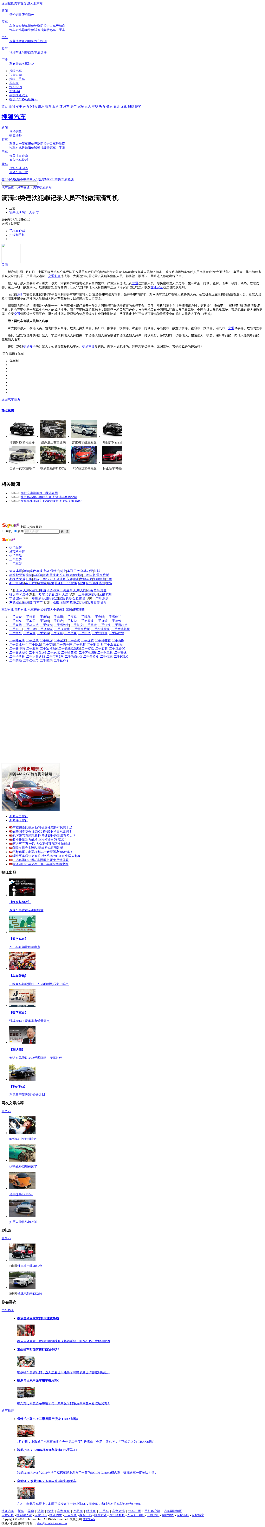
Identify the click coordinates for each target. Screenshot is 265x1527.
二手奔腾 (15, 625)
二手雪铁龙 (61, 625)
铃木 (46, 575)
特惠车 (51, 30)
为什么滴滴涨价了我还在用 (39, 493)
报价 (31, 26)
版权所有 (89, 1519)
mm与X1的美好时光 (22, 1138)
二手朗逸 (35, 644)
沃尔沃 (51, 579)
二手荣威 (43, 633)
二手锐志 (106, 656)
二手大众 (15, 616)
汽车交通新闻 (42, 187)
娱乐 (41, 106)
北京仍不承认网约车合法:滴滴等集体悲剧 (49, 497)
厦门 (33, 602)
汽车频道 (8, 187)
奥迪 (39, 571)
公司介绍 (153, 1515)
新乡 (41, 598)
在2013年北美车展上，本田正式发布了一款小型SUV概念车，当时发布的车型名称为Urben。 (80, 1503)
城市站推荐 (17, 551)
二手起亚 (29, 616)
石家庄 (34, 590)
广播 (5, 59)
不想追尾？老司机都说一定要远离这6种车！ (43, 852)
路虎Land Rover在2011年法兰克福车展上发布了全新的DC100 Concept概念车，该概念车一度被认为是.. (86, 1472)
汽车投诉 (40, 41)
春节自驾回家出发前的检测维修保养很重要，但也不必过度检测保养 (63, 1341)
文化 (124, 106)
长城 (97, 571)
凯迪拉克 (99, 579)
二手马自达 (31, 625)
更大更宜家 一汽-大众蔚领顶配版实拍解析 (41, 843)
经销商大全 (48, 609)
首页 (5, 106)
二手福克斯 (17, 640)
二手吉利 (29, 633)
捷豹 (74, 583)
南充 (69, 602)
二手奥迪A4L (18, 644)
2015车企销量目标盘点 (24, 947)
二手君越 (101, 648)
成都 (56, 602)
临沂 (12, 594)
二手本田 (29, 621)
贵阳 (103, 602)
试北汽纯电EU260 (29, 1293)
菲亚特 (59, 583)
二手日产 (57, 621)
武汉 (55, 598)
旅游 (116, 106)
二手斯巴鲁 (116, 633)
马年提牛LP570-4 (21, 1194)
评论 (12, 14)
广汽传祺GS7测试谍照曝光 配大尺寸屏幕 (41, 860)
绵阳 (63, 602)
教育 (102, 106)
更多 (109, 583)
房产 (73, 106)
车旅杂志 (15, 63)
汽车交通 (23, 187)
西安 (97, 602)
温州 (19, 598)
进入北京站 (35, 3)
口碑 (25, 172)
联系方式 (100, 1515)
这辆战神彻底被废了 (23, 1166)
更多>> (6, 1111)
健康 (109, 106)
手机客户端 (17, 231)
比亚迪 (20, 575)
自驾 (31, 52)
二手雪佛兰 (113, 616)
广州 (98, 598)
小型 (11, 179)
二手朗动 (15, 660)
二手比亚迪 (86, 621)
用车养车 (8, 1310)
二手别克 (15, 621)
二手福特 (43, 621)
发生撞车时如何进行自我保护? (38, 1349)
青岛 (97, 590)
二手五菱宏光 (113, 644)
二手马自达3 (73, 656)
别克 (63, 571)
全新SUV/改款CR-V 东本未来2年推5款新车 (46, 1481)
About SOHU (136, 1515)
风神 (95, 583)
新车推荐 (8, 1410)
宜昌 (62, 598)
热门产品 (15, 555)
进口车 (51, 26)
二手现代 (84, 616)
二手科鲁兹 (103, 640)
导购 (25, 30)
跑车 (61, 179)
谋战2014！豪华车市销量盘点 (29, 1020)
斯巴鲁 (14, 583)
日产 (77, 571)
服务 (31, 41)
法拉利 (42, 583)
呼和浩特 (22, 594)
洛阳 (48, 598)
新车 (25, 26)
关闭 (5, 264)
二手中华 (84, 633)
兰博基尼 (86, 579)
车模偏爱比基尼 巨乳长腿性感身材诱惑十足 (42, 827)
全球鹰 (61, 579)
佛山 (19, 602)
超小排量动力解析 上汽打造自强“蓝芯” (39, 839)
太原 (76, 590)
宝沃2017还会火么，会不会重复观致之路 (40, 864)
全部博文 (198, 1515)
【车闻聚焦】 (18, 976)
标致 (12, 575)
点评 (43, 52)
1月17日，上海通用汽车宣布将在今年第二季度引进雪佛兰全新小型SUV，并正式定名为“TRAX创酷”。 (87, 1441)
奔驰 (83, 571)
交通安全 (54, 276)
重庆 (76, 602)
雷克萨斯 (102, 575)
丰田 (19, 571)
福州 (26, 602)
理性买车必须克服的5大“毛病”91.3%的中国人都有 (47, 856)
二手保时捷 (62, 629)
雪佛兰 (54, 571)
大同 (83, 590)
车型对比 (8, 609)
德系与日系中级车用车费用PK (38, 1380)
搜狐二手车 (17, 79)
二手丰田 (57, 616)
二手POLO (121, 656)
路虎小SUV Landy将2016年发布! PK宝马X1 (47, 1449)
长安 (62, 575)
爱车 (5, 48)
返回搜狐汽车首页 (14, 3)
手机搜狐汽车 (18, 95)
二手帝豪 (70, 633)
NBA (33, 106)
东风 (69, 579)
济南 (90, 590)
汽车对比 (15, 30)
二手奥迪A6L (18, 652)
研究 (25, 14)
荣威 (22, 579)
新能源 (69, 179)
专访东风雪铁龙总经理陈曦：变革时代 (35, 1057)
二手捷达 (46, 640)
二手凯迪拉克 (100, 629)
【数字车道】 (18, 938)
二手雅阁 (32, 648)
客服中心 (85, 1515)
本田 (70, 571)
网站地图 (168, 1515)
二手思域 (53, 652)
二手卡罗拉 (17, 656)
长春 (51, 594)
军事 (19, 106)
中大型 (34, 179)
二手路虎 (90, 625)
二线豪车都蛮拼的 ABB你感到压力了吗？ (39, 984)
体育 (26, 106)
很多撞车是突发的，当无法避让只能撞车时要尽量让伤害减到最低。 (63, 1372)
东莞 (12, 602)
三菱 (86, 575)
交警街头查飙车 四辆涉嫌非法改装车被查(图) (51, 501)
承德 (50, 590)
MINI (81, 583)
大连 (65, 594)
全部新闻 (183, 1515)
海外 (31, 14)
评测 (37, 26)
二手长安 (77, 625)
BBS (131, 106)
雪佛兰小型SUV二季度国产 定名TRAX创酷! (47, 1418)
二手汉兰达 (105, 652)
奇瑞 (29, 575)
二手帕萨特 (64, 644)
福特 (26, 571)
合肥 (75, 598)
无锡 (102, 594)
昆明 (90, 602)
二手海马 (15, 633)
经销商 (60, 26)
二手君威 (49, 644)
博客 (138, 106)
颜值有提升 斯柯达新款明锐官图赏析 (38, 847)
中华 (43, 579)
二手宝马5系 (54, 656)
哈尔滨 (43, 594)
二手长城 (70, 621)
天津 (26, 590)
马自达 (37, 575)
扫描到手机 (17, 235)
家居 (81, 106)
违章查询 (22, 41)
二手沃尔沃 (45, 629)
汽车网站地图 (173, 1511)
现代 (33, 571)
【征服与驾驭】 (20, 902)
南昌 (82, 598)
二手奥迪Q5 (117, 648)
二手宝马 (70, 616)
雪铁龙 (54, 575)
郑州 (35, 598)
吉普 (93, 575)
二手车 (60, 30)
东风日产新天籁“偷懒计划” (27, 1094)
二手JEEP (15, 629)
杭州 (109, 594)
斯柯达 (14, 579)
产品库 (78, 1511)
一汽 (67, 583)
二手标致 (115, 621)
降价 (31, 30)
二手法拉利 (99, 633)
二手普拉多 (91, 656)
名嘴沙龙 (28, 63)
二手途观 (32, 640)
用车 (5, 37)
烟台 (103, 590)
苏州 (95, 594)
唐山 (43, 590)
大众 (12, 571)
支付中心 (41, 1515)
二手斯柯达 (119, 625)
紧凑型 (18, 179)
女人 (88, 106)
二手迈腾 (74, 640)
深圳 (20, 294)
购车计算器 (64, 609)
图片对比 (21, 609)
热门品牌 (15, 547)
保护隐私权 (117, 1515)
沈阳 (58, 594)
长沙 (69, 598)
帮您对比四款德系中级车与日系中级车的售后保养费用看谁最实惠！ (63, 1403)
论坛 (12, 52)
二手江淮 (104, 625)
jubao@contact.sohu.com (51, 1523)
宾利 (102, 583)
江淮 (29, 579)
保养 (12, 41)
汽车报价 (34, 609)
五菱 (109, 579)
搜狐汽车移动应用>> (23, 99)
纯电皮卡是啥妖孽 (29, 1266)
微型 (5, 179)
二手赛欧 (87, 648)
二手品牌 (15, 559)
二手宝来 (60, 640)
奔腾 (51, 583)
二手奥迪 (43, 616)
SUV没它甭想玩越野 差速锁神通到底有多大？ (44, 835)
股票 (55, 106)
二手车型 (15, 563)
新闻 (5, 10)
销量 (19, 14)
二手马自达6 (37, 652)
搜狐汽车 (15, 70)
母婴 (95, 106)
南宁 (39, 602)
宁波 (12, 598)
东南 (89, 583)
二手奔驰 (98, 616)
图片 (43, 26)
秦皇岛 (68, 590)
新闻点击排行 (18, 816)
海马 (36, 579)
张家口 (58, 590)
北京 (19, 590)
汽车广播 (134, 1511)
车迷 (19, 52)
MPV (48, 179)
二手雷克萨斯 (80, 629)
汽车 (66, 106)
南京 (88, 594)
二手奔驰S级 (87, 652)
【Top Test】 (18, 1086)
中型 (26, 179)
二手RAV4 (61, 660)
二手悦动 (46, 660)
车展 (37, 52)
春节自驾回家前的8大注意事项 (38, 1318)
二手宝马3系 (48, 648)
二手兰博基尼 (120, 629)
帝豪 (76, 579)
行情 (50, 1511)
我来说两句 (24, 212)
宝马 (46, 571)
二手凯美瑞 (95, 644)
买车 (5, 21)
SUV (55, 179)
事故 (91, 346)
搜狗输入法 (24, 1515)
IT (61, 106)
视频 (43, 30)
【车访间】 (17, 1049)
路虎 (69, 575)
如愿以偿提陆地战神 (23, 1222)
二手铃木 (46, 625)
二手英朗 (118, 640)
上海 (81, 594)
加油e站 (14, 91)
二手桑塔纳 (17, 648)
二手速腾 (87, 640)
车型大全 (15, 26)
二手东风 (57, 633)
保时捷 (77, 575)
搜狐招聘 (55, 1515)
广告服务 (70, 1515)
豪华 (42, 179)
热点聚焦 (8, 410)
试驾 (37, 30)
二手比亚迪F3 (35, 656)
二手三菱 (30, 629)
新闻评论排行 (18, 820)
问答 (25, 52)
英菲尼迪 (31, 583)
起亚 (90, 571)
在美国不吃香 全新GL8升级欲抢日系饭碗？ (42, 831)
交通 (135, 283)
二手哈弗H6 (69, 652)
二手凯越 (79, 644)
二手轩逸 (120, 652)
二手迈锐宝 (31, 660)
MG (21, 583)
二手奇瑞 (101, 621)
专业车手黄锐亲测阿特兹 (26, 910)
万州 (83, 602)
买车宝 (14, 83)
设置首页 (8, 1515)
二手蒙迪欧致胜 (69, 648)
